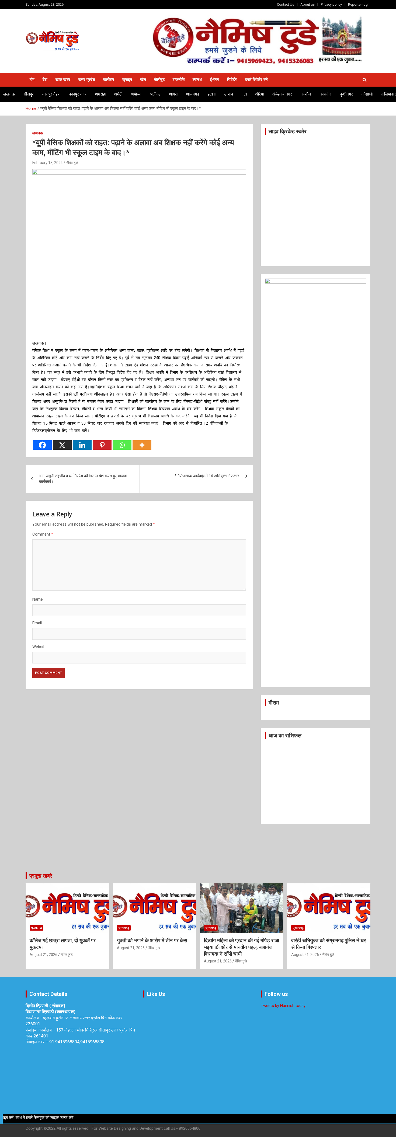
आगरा (173, 94)
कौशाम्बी (367, 94)
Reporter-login (359, 4)
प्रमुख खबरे (40, 876)
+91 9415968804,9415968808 (76, 1041)
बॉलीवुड (159, 79)
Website (39, 646)
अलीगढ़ (155, 94)
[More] (142, 445)
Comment (42, 534)
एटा (244, 94)
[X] (62, 445)
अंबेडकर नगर (282, 94)
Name (37, 599)
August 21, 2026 (43, 954)
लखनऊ (9, 94)
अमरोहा (100, 94)
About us (307, 4)
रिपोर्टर (232, 79)
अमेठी (118, 94)
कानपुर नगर (77, 94)
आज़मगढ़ (192, 94)
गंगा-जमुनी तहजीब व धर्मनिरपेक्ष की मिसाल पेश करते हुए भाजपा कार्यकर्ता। (83, 479)
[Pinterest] (102, 445)
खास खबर (62, 79)
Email (37, 623)
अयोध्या (136, 94)
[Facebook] (42, 445)
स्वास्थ (197, 79)
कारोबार (108, 79)
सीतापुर (28, 94)
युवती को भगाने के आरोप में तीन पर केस (152, 940)
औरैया (259, 94)
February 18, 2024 (47, 163)
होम (32, 79)
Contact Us (285, 4)
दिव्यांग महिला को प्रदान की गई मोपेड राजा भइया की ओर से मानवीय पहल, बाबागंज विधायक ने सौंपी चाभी (241, 947)
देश (45, 79)
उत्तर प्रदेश (86, 79)
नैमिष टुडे (72, 163)
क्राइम (127, 79)
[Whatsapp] (122, 445)
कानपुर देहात (51, 94)
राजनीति (179, 79)
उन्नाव (228, 94)
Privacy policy (331, 4)
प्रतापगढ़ (36, 928)
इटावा (212, 94)
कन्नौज (306, 94)
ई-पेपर (214, 79)
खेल (143, 79)
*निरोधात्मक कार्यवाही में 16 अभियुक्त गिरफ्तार (207, 476)
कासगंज (325, 94)
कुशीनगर (346, 94)
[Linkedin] (82, 445)
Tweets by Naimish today (283, 1005)
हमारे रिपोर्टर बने (256, 79)
